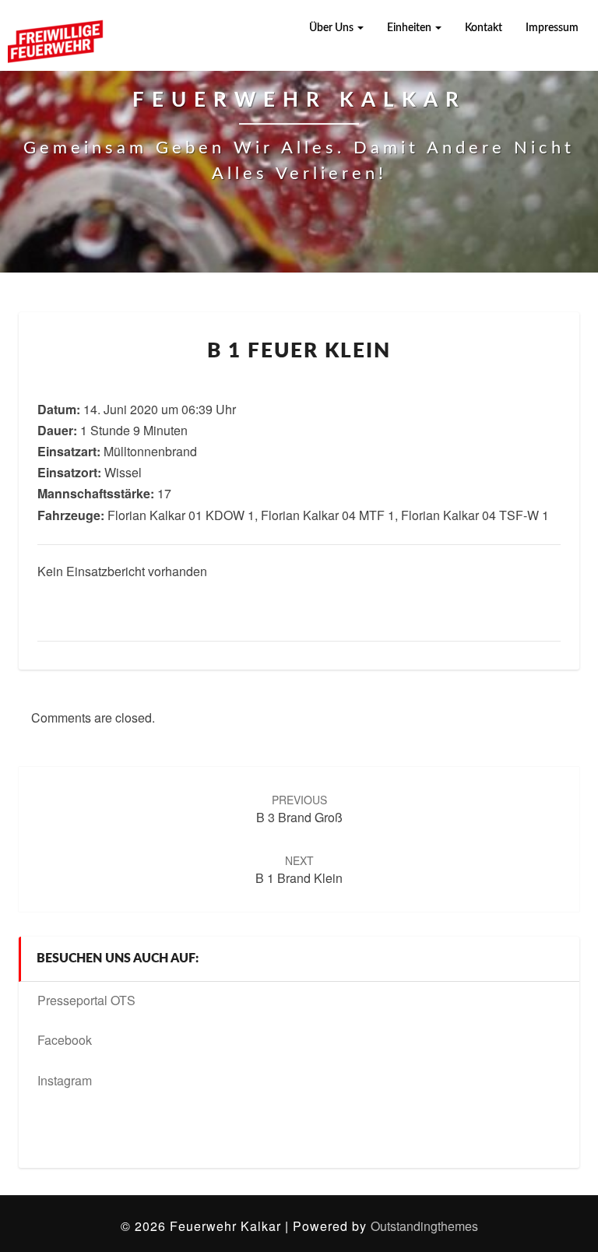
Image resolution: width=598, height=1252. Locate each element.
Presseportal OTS (86, 1000)
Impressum (552, 28)
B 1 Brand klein (299, 870)
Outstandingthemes (424, 1226)
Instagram (64, 1080)
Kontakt (483, 28)
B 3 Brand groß (299, 809)
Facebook (64, 1040)
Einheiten (410, 28)
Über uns (332, 28)
